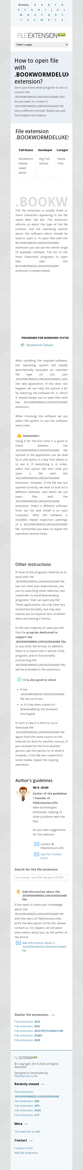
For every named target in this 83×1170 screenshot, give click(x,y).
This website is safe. (27, 1131)
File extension (27, 1021)
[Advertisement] (49, 186)
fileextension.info (26, 1076)
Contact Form (23, 1148)
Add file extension (26, 1153)
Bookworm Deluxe (39, 345)
